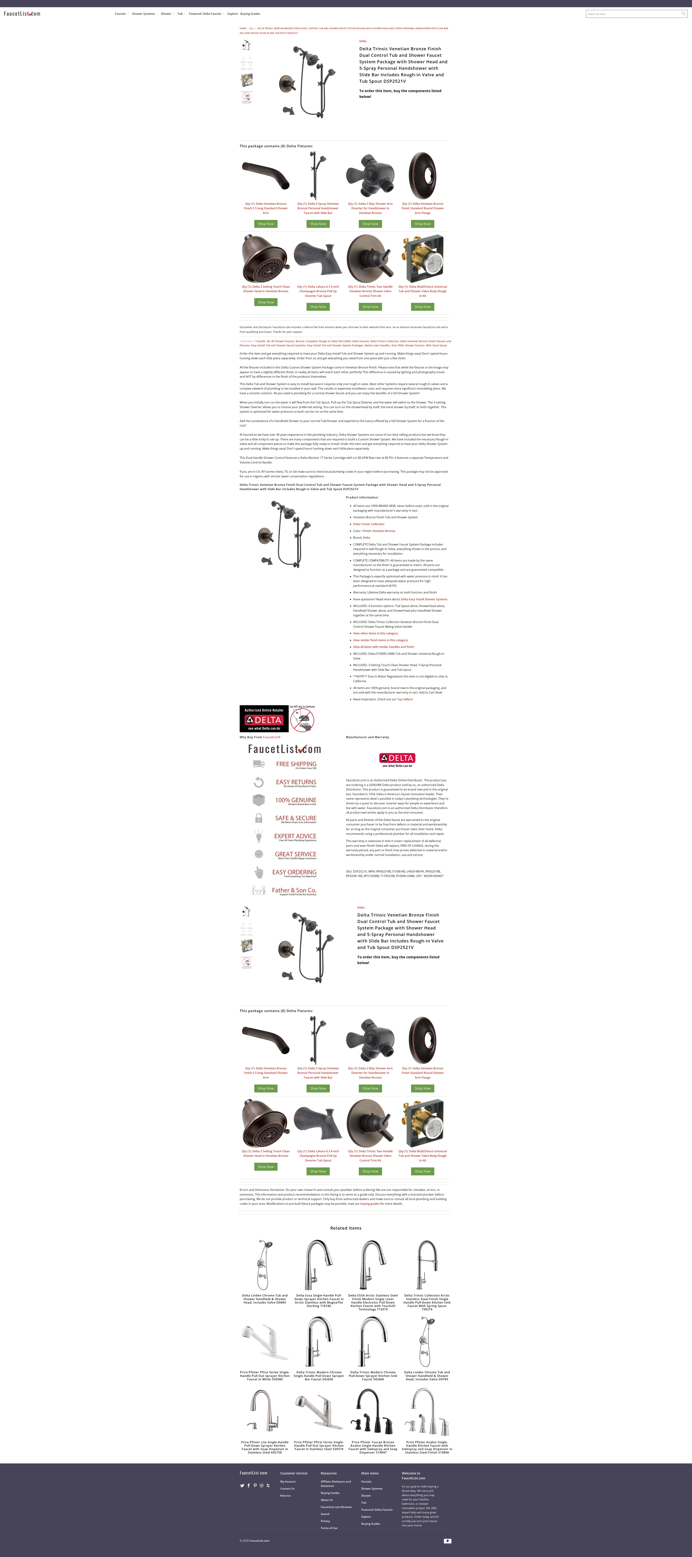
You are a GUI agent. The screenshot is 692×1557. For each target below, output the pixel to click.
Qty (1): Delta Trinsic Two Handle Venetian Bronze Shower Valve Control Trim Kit (370, 291)
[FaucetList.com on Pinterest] (255, 1485)
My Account (288, 1481)
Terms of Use (329, 1528)
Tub (180, 14)
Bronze (300, 341)
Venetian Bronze (383, 531)
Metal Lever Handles (377, 345)
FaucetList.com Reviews (336, 1507)
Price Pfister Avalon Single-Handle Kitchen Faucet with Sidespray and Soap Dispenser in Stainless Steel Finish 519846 (427, 1411)
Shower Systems (144, 14)
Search (325, 1514)
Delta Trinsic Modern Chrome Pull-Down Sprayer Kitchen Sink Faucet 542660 (373, 1342)
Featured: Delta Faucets (205, 14)
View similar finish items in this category (380, 640)
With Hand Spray (436, 345)
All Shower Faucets (282, 341)
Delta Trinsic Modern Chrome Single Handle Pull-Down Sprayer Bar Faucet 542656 (319, 1342)
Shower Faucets (414, 345)
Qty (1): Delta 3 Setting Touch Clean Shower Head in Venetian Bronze (266, 289)
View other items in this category (375, 633)
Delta (363, 41)
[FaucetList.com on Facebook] (249, 1485)
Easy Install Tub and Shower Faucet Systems (278, 345)
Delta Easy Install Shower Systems (424, 599)
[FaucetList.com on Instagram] (261, 1485)
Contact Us (287, 1488)
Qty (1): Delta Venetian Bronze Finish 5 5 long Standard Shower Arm (266, 208)
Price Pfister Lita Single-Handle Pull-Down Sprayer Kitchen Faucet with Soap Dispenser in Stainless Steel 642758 (265, 1411)
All (268, 341)
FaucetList (271, 737)
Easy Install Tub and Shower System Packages (335, 345)
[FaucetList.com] (57, 14)
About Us (327, 1500)
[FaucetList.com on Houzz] (268, 1485)
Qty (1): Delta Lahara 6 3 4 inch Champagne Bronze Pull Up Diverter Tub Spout (318, 291)
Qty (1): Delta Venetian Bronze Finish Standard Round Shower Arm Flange (423, 208)
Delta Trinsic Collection (384, 341)
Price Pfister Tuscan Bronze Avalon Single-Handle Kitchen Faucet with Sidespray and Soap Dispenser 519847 (373, 1411)
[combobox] (636, 14)
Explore (232, 14)
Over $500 (397, 345)
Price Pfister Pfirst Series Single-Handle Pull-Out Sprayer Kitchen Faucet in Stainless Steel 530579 (319, 1411)
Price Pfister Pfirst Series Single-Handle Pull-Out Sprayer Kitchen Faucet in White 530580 (265, 1342)
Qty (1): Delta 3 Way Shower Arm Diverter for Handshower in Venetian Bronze (370, 208)
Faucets (120, 14)
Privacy (325, 1521)
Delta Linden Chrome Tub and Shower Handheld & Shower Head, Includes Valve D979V (427, 1342)
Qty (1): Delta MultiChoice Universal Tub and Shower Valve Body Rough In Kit (422, 291)
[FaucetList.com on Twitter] (242, 1485)
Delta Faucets (360, 341)
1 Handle (259, 341)
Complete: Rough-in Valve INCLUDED (328, 341)
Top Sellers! (405, 699)
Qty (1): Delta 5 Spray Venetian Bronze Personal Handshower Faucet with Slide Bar (318, 208)
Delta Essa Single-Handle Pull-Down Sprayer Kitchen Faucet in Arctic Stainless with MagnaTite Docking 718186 (319, 1265)
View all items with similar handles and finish (383, 647)
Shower (166, 14)
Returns (285, 1495)
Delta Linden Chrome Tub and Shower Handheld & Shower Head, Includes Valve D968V (265, 1265)
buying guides (370, 1204)
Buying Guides (250, 14)
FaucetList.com (259, 1540)
